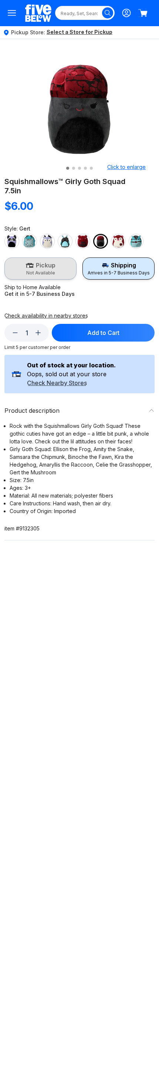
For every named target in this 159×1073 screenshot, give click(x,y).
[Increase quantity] (38, 333)
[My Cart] (143, 13)
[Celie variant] (65, 241)
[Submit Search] (107, 12)
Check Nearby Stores (57, 383)
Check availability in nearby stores (46, 316)
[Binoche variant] (47, 241)
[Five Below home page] (38, 13)
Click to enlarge (126, 167)
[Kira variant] (118, 241)
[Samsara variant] (136, 241)
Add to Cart (103, 332)
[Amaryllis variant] (11, 241)
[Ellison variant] (82, 241)
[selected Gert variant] (100, 241)
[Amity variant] (29, 241)
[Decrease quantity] (15, 333)
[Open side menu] (11, 13)
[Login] (126, 13)
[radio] (40, 268)
